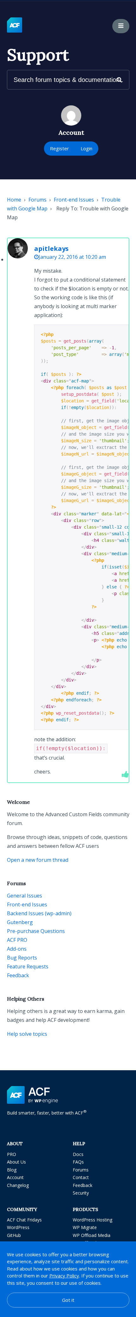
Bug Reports (22, 957)
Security (81, 1193)
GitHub (14, 1235)
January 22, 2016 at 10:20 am (72, 256)
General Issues (24, 895)
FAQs (78, 1162)
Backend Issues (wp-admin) (39, 913)
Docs (78, 1154)
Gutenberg (20, 922)
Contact (81, 1177)
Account (15, 1177)
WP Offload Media (91, 1235)
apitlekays (51, 248)
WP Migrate (85, 1227)
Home (14, 199)
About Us (16, 1162)
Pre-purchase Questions (36, 931)
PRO (11, 1154)
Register (59, 148)
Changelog (18, 1185)
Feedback (18, 975)
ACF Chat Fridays (24, 1220)
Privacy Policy (64, 1275)
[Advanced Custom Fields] (14, 25)
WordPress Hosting (92, 1220)
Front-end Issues (74, 199)
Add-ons (17, 948)
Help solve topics (27, 1033)
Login (86, 148)
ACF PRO (17, 939)
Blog (11, 1170)
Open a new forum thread (37, 859)
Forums (37, 199)
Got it (68, 1300)
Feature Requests (27, 966)
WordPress (18, 1227)
